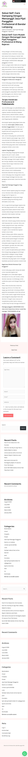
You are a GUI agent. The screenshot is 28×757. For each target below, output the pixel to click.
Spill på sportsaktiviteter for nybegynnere (13, 701)
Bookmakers (7, 528)
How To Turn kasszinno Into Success (12, 603)
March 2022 (7, 510)
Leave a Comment (7, 29)
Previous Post (14, 345)
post (5, 555)
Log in (3, 727)
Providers (7, 558)
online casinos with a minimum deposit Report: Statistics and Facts (13, 455)
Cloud (6, 531)
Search (4, 425)
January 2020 (8, 512)
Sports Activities (9, 566)
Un (5, 571)
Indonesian (18, 1)
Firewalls (6, 534)
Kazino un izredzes (9, 542)
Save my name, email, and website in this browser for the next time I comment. (13, 409)
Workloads (7, 574)
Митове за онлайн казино (11, 576)
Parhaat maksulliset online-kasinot (12, 693)
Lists (5, 547)
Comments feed (6, 733)
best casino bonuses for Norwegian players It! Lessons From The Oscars (12, 463)
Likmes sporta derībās (10, 545)
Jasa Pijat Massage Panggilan (12, 539)
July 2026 (7, 504)
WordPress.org (6, 736)
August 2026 (8, 502)
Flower (6, 537)
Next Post (14, 350)
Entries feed (5, 730)
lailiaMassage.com (7, 197)
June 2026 (7, 507)
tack (5, 568)
